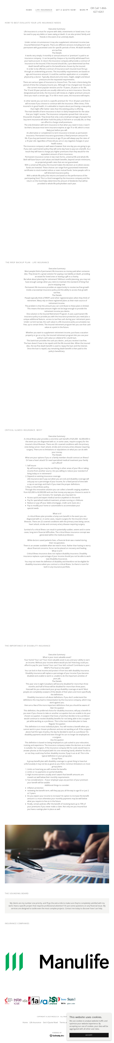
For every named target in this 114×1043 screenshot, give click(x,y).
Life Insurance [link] (44, 10)
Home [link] (29, 10)
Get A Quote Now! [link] (66, 10)
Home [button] (25, 1022)
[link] (57, 1035)
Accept (89, 1035)
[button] (84, 10)
